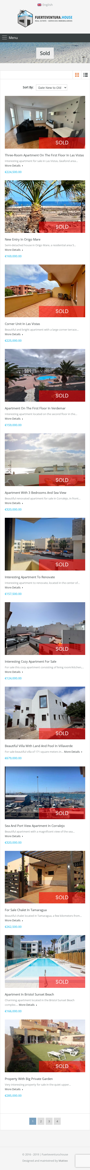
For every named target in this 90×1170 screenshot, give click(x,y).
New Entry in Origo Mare (22, 239)
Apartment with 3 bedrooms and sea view (35, 492)
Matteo (63, 1160)
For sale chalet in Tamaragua (26, 910)
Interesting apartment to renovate (30, 577)
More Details (13, 165)
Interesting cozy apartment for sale (30, 661)
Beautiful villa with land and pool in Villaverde (39, 746)
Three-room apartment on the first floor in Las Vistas (44, 155)
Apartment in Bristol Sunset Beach (29, 994)
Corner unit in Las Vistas (22, 324)
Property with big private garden (29, 1079)
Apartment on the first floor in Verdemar (35, 408)
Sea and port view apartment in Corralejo (35, 826)
